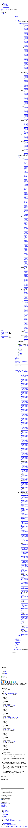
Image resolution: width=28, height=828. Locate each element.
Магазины (5, 814)
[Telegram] (15, 682)
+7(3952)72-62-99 (5, 9)
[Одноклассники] (3, 682)
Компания (3, 805)
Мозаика (20, 343)
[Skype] (13, 682)
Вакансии (5, 812)
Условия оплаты (7, 818)
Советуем (20, 350)
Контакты (17, 642)
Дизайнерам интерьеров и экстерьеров (12, 820)
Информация (4, 806)
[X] (7, 682)
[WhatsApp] (11, 682)
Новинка (20, 353)
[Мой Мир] (5, 682)
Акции (17, 638)
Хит (19, 348)
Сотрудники (24, 361)
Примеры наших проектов (9, 824)
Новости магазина (6, 799)
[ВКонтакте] (1, 682)
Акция (19, 356)
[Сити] (5, 671)
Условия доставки (7, 819)
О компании (18, 361)
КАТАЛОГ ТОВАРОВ (20, 370)
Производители (7, 823)
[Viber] (9, 682)
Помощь (3, 807)
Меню (16, 16)
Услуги (17, 639)
